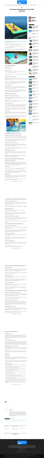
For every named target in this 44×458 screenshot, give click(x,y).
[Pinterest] (8, 406)
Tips (31, 455)
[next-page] (6, 435)
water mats (11, 78)
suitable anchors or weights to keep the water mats (21, 245)
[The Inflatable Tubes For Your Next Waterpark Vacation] (30, 114)
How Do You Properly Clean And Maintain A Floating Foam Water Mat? (15, 426)
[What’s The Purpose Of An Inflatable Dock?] (8, 430)
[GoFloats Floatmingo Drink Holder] (30, 101)
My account (10, 455)
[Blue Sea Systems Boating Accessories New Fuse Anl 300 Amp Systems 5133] (30, 44)
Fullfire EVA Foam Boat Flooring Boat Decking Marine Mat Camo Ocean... (36, 31)
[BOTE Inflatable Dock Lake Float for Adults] (30, 85)
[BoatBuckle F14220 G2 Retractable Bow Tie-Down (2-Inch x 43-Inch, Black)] (30, 41)
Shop (19, 455)
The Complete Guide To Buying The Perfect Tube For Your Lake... (36, 120)
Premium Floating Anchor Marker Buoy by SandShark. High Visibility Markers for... (35, 57)
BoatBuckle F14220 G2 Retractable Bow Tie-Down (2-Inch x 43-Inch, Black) (36, 40)
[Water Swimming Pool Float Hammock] (30, 92)
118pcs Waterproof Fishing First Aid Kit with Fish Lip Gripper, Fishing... (35, 63)
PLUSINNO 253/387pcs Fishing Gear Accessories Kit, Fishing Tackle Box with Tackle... (36, 50)
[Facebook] (5, 406)
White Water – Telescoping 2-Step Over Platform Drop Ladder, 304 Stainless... (36, 67)
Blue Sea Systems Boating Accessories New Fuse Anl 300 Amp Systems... (36, 44)
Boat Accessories (17, 455)
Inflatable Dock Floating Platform (28, 455)
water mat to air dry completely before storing (19, 206)
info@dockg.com (23, 449)
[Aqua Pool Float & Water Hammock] (30, 98)
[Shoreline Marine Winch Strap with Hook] (30, 47)
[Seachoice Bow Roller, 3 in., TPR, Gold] (30, 34)
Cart (21, 455)
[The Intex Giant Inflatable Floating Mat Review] (30, 79)
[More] (30, 14)
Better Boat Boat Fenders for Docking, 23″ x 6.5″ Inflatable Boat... (36, 60)
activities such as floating (18, 286)
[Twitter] (7, 406)
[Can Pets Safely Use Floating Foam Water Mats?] (8, 422)
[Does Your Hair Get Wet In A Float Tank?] (23, 422)
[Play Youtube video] (16, 57)
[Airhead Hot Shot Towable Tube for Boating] (30, 107)
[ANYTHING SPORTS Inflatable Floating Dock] (30, 82)
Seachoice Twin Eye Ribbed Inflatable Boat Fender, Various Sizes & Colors (36, 53)
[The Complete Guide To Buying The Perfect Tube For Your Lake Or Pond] (30, 120)
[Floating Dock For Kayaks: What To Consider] (30, 117)
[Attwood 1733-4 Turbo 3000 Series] (30, 37)
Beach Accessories (13, 455)
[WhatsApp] (10, 406)
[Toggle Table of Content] (11, 67)
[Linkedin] (20, 451)
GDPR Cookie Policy (6, 455)
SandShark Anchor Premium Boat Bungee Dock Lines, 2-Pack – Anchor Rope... (35, 70)
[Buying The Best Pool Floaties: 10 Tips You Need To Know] (30, 104)
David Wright (19, 12)
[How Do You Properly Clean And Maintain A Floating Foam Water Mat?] (16, 422)
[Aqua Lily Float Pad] (30, 110)
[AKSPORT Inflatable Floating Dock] (30, 89)
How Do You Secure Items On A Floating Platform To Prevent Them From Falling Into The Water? (15, 434)
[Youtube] (27, 451)
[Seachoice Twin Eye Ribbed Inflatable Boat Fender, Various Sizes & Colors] (30, 54)
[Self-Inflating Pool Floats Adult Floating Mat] (30, 95)
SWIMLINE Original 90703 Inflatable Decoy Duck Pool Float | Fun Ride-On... (35, 73)
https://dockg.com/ (33, 18)
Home (5, 6)
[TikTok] (23, 451)
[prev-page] (5, 435)
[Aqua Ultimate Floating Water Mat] (30, 123)
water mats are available (11, 86)
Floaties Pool (23, 455)
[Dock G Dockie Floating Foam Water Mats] (22, 2)
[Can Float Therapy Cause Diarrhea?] (23, 430)
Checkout (33, 455)
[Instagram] (18, 451)
